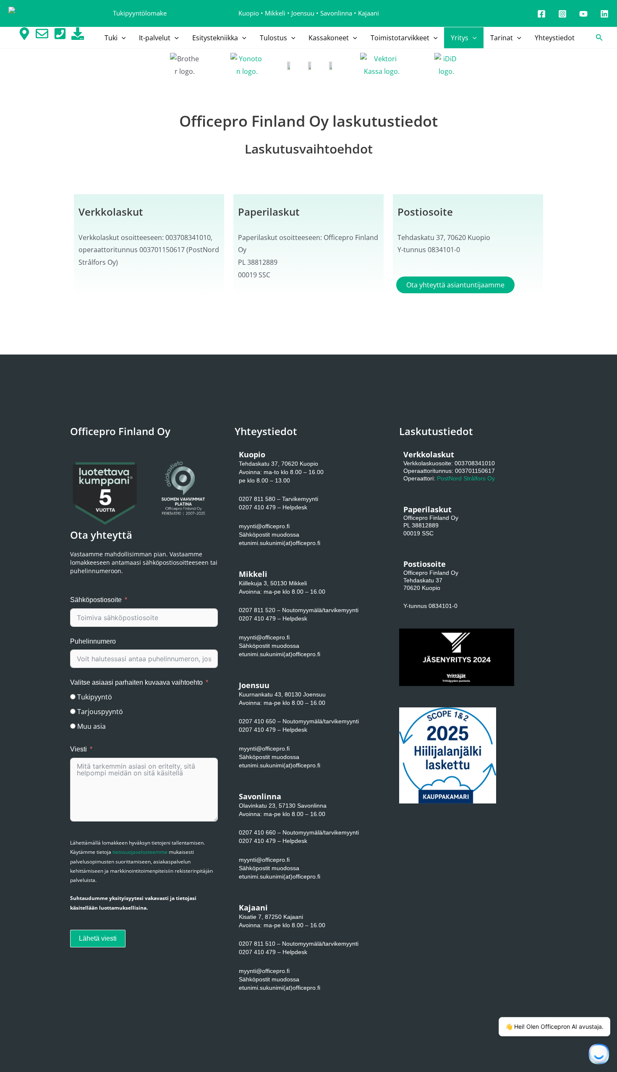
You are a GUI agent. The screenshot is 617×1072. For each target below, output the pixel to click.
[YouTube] (583, 14)
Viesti (78, 749)
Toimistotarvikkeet (400, 37)
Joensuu (302, 13)
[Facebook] (541, 14)
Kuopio (248, 13)
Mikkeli (275, 13)
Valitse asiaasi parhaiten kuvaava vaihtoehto (136, 682)
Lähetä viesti (98, 938)
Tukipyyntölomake (140, 13)
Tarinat (501, 37)
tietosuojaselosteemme (139, 852)
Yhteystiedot (555, 37)
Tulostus (273, 37)
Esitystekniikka (215, 37)
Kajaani (368, 13)
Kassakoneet (328, 37)
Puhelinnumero (93, 641)
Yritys (459, 37)
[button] (122, 37)
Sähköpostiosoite (96, 599)
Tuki (111, 37)
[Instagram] (562, 14)
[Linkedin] (604, 14)
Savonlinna (336, 13)
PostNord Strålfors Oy (466, 478)
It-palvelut (154, 37)
